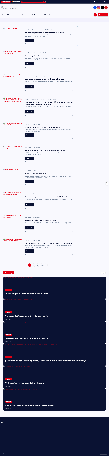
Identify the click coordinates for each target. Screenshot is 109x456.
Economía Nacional (36, 29)
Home (3, 14)
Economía (27, 76)
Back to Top (104, 453)
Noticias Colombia (34, 99)
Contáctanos (102, 14)
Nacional (32, 76)
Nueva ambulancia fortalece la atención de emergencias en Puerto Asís (47, 150)
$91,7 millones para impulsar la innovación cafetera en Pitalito (33, 1)
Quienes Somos (38, 14)
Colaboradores (10, 14)
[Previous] (102, 273)
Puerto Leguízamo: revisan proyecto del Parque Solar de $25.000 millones (48, 243)
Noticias (8, 290)
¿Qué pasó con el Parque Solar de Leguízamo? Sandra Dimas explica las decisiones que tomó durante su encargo (45, 361)
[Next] (104, 273)
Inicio (2, 19)
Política (24, 14)
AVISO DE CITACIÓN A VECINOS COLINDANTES (40, 220)
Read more (29, 40)
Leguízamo (27, 99)
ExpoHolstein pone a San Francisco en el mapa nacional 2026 (44, 79)
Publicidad (30, 14)
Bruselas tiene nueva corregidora (35, 174)
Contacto (18, 14)
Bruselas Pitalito (28, 29)
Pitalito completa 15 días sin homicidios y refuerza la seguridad (45, 56)
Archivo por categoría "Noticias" (11, 19)
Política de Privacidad (49, 14)
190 (42, 265)
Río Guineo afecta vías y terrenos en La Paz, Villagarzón (42, 127)
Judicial (33, 52)
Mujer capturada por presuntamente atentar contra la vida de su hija (46, 197)
